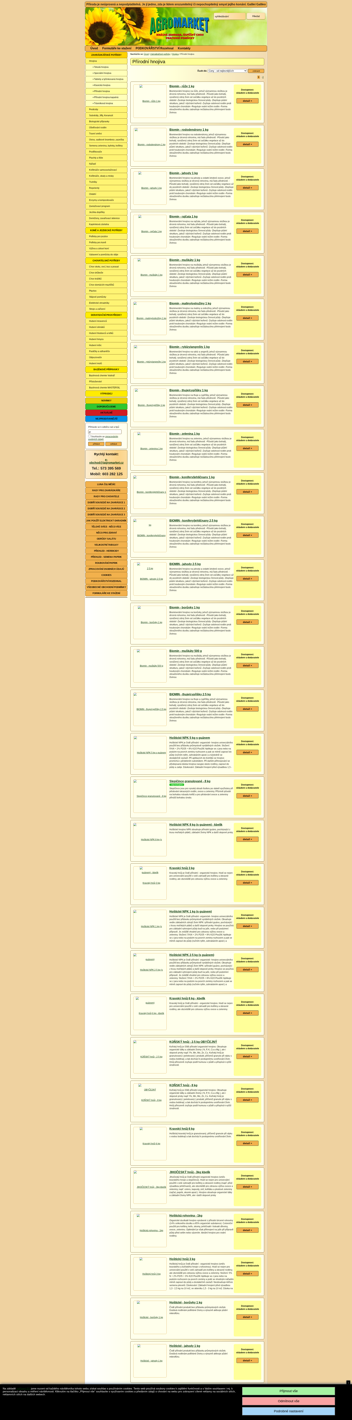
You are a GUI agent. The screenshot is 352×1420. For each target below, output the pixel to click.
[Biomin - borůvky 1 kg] (150, 622)
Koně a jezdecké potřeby (106, 230)
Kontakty (184, 48)
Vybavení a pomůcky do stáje (103, 254)
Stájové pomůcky (97, 297)
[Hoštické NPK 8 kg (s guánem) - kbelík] (149, 856)
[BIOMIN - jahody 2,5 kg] (150, 579)
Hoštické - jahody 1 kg (184, 1345)
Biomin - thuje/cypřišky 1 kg (188, 390)
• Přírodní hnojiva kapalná (105, 97)
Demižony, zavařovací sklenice (104, 218)
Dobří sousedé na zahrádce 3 (106, 514)
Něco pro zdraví (106, 532)
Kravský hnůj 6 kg (182, 1128)
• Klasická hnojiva (101, 85)
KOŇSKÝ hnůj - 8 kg (183, 1085)
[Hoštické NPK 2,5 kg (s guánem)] (149, 986)
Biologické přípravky (99, 121)
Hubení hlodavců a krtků (101, 333)
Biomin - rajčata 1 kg (183, 216)
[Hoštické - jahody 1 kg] (150, 1361)
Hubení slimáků (97, 327)
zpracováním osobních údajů (103, 438)
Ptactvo (92, 291)
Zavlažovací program (99, 206)
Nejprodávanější (106, 418)
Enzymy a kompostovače (101, 200)
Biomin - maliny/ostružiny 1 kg (190, 303)
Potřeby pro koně (97, 242)
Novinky (106, 400)
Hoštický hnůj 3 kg (182, 1259)
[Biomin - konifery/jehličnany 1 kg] (149, 508)
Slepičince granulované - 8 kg (189, 781)
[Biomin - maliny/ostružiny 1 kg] (150, 318)
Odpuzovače (95, 357)
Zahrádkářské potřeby (106, 55)
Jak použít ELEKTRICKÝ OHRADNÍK (106, 520)
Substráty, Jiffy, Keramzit (101, 115)
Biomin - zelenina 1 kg (184, 433)
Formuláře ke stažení (116, 48)
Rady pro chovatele (106, 496)
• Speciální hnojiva (102, 73)
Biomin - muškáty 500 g (185, 650)
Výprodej (106, 393)
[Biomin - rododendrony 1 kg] (150, 144)
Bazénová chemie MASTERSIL (104, 387)
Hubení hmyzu (96, 339)
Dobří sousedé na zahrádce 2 (106, 508)
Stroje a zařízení (97, 309)
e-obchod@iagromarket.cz (106, 461)
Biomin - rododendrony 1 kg (188, 129)
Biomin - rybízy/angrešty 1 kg (189, 346)
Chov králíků (95, 278)
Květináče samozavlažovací (103, 170)
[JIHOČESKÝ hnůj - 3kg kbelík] (150, 1187)
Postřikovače (95, 151)
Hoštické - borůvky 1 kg (185, 1302)
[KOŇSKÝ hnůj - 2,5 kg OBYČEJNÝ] (149, 1073)
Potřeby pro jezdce (98, 236)
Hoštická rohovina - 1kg (185, 1215)
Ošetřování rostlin (98, 127)
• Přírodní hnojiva (101, 91)
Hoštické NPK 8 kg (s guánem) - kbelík (195, 824)
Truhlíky (93, 182)
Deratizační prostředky (106, 315)
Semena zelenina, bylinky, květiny (106, 145)
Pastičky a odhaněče (99, 351)
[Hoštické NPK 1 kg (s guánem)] (149, 942)
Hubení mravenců (98, 321)
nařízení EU (23, 1388)
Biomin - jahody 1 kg (183, 173)
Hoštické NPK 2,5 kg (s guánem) (191, 955)
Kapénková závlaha (99, 224)
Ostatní (92, 194)
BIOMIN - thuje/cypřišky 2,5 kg (190, 694)
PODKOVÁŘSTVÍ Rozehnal (154, 48)
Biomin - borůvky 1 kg (184, 607)
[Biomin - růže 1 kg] (150, 101)
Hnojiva (93, 61)
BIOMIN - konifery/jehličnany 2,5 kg (193, 520)
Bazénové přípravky (106, 369)
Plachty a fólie (96, 158)
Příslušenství (95, 381)
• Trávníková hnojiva (103, 103)
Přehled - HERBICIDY (106, 551)
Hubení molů (95, 363)
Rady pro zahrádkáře (106, 490)
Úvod (94, 48)
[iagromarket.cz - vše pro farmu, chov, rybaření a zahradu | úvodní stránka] (140, 26)
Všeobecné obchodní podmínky (106, 587)
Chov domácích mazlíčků (101, 285)
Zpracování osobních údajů (106, 569)
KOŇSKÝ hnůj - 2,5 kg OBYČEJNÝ (193, 1041)
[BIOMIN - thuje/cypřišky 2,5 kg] (150, 709)
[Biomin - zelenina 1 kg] (150, 448)
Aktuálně (106, 412)
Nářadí (92, 164)
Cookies (106, 575)
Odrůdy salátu (106, 539)
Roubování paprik (106, 563)
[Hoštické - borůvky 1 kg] (150, 1317)
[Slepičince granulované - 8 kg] (150, 796)
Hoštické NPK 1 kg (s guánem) (190, 911)
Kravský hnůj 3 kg (182, 868)
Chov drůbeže (96, 272)
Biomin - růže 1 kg (181, 86)
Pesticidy (93, 109)
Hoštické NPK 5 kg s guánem (189, 737)
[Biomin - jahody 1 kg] (150, 188)
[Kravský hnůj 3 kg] (150, 883)
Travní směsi (95, 133)
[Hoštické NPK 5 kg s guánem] (150, 752)
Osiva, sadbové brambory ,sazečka (106, 139)
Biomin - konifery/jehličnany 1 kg (192, 477)
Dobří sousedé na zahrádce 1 (106, 502)
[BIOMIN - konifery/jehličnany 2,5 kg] (149, 552)
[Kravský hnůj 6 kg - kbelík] (150, 1013)
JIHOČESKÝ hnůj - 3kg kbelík (189, 1172)
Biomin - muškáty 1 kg (184, 260)
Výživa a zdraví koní (99, 248)
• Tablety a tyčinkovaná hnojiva (108, 79)
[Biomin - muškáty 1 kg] (150, 275)
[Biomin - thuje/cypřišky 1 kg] (150, 405)
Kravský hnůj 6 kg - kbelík (187, 998)
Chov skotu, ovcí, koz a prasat (104, 266)
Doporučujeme (106, 406)
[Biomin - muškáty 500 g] (150, 666)
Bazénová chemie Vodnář (102, 375)
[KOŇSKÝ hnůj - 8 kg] (150, 1100)
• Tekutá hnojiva (101, 67)
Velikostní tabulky (106, 545)
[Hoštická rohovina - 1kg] (150, 1230)
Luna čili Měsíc (106, 484)
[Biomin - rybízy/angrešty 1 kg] (150, 361)
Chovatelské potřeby (106, 260)
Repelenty (94, 188)
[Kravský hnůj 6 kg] (150, 1143)
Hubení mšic (95, 345)
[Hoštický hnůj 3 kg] (150, 1274)
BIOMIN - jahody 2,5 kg (185, 564)
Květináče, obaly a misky (101, 176)
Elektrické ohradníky (99, 303)
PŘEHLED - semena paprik (106, 557)
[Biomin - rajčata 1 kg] (150, 231)
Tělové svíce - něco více (106, 526)
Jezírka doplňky (97, 212)
